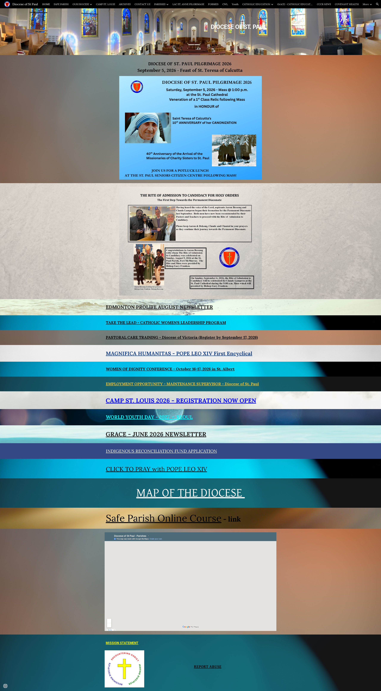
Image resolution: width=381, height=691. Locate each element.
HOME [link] (46, 4)
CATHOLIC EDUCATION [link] (256, 4)
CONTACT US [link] (142, 4)
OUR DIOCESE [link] (80, 4)
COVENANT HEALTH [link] (347, 4)
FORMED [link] (213, 4)
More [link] (366, 4)
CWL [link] (225, 4)
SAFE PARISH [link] (61, 4)
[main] (205, 24)
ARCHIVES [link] (125, 4)
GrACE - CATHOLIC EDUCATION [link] (295, 4)
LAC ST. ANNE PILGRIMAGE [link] (188, 4)
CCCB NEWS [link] (324, 4)
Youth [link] (235, 4)
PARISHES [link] (159, 4)
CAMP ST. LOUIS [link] (105, 4)
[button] (377, 4)
